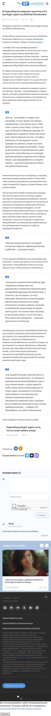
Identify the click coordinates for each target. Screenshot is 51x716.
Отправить (41, 515)
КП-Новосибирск (35, 42)
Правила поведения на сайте (12, 618)
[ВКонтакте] (16, 448)
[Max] (36, 455)
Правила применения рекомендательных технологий (21, 628)
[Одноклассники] (20, 448)
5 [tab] (29, 698)
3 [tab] (25, 698)
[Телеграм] (26, 455)
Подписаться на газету (14, 686)
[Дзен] (31, 455)
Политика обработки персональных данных (17, 623)
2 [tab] (23, 698)
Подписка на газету (10, 601)
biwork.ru (14, 651)
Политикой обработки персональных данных (20, 709)
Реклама (16, 598)
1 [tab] (21, 698)
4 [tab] (27, 698)
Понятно (5, 714)
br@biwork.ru (21, 657)
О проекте (7, 598)
